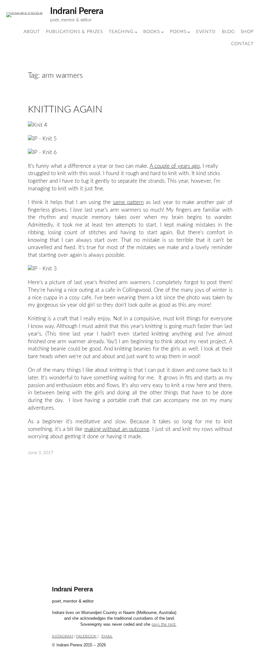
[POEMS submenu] (188, 32)
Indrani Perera (76, 11)
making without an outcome (116, 429)
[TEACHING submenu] (136, 32)
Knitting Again (65, 109)
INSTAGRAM (62, 636)
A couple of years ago (175, 166)
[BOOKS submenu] (162, 32)
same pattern (128, 202)
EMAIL (107, 636)
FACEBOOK (86, 636)
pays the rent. (164, 625)
